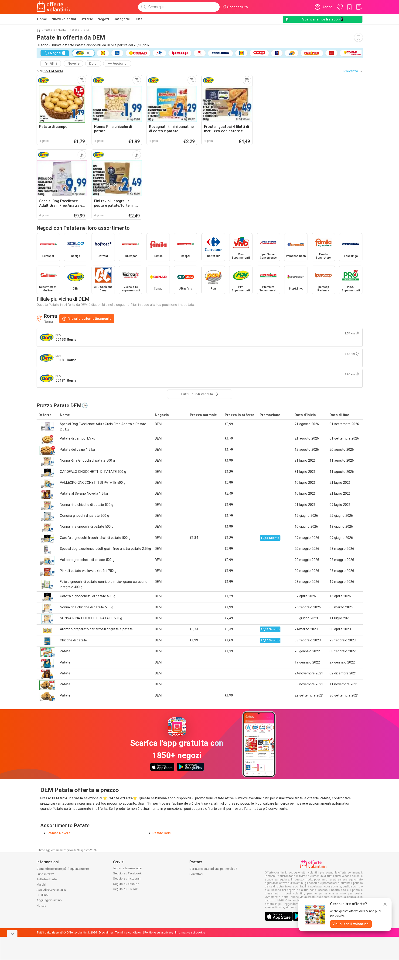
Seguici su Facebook (127, 873)
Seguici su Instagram (127, 878)
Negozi (103, 19)
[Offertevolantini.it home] (54, 7)
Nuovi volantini (63, 19)
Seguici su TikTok (125, 889)
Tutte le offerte (55, 30)
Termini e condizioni (128, 932)
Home (42, 19)
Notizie (41, 905)
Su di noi (42, 895)
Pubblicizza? (45, 874)
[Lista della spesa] (359, 7)
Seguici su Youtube (126, 884)
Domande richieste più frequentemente (63, 868)
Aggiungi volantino (49, 900)
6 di (50, 71)
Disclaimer (106, 932)
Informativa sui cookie (190, 932)
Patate (74, 30)
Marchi (41, 884)
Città (138, 19)
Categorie (122, 19)
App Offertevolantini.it (51, 889)
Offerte (87, 19)
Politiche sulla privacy (158, 932)
